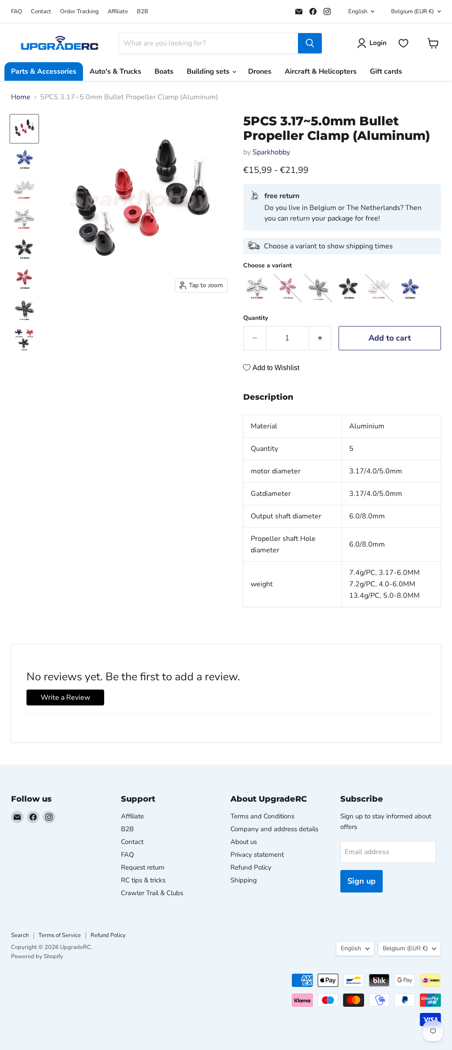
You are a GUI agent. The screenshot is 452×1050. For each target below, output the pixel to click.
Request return (143, 867)
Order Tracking (79, 11)
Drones (259, 71)
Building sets (209, 71)
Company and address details (274, 829)
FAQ (16, 11)
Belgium (412, 11)
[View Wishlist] (403, 43)
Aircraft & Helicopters (321, 71)
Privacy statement (257, 854)
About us (243, 841)
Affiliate (118, 11)
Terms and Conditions (262, 816)
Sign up (361, 881)
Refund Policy (250, 867)
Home (20, 97)
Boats (163, 71)
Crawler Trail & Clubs (152, 893)
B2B (142, 11)
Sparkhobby (271, 152)
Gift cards (386, 71)
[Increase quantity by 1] (320, 338)
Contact (41, 11)
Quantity (255, 318)
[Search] (310, 43)
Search (20, 935)
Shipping (243, 880)
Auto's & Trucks (115, 71)
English (357, 11)
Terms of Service (59, 935)
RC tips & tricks (143, 880)
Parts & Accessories (43, 71)
